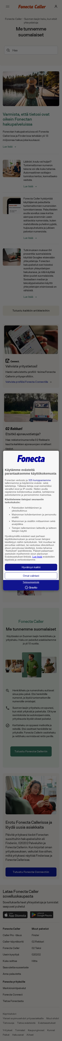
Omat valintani (31, 575)
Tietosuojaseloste (31, 582)
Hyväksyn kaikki (31, 567)
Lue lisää (37, 556)
